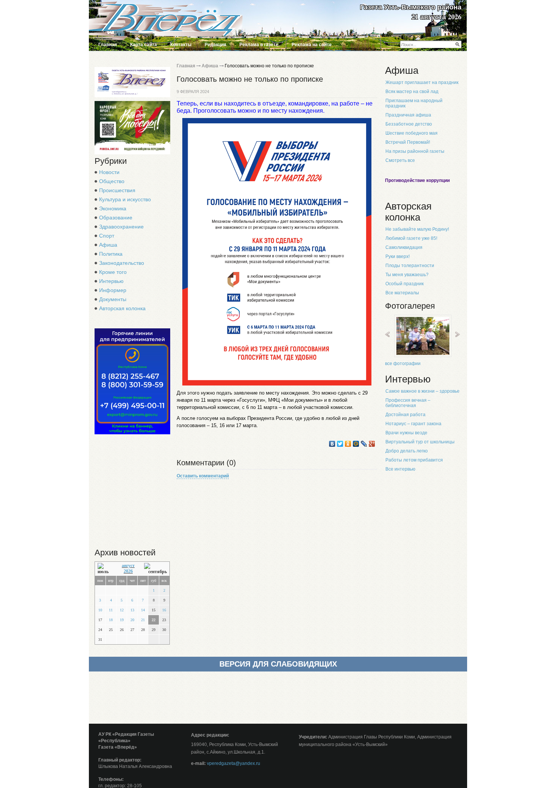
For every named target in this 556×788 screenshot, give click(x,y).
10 (100, 610)
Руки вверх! (397, 256)
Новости (109, 172)
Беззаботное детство (408, 124)
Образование (115, 217)
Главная (107, 44)
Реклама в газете (258, 44)
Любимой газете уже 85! (411, 238)
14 (143, 610)
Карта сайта (143, 44)
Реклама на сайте (312, 44)
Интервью (111, 281)
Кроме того (113, 272)
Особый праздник (404, 283)
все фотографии (403, 363)
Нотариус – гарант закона (413, 423)
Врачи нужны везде (406, 432)
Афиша (108, 245)
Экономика (112, 208)
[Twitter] (340, 444)
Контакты (180, 44)
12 (122, 610)
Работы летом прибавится (414, 460)
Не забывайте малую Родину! (417, 229)
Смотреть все (400, 160)
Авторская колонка (122, 308)
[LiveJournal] (364, 444)
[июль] (105, 569)
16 (164, 610)
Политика (111, 254)
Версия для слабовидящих (278, 664)
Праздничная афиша (408, 115)
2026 (128, 571)
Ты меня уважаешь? (407, 274)
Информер (112, 290)
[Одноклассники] (348, 444)
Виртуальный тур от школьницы (420, 442)
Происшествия (117, 190)
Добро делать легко (406, 451)
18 (111, 620)
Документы (112, 299)
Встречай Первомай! (407, 142)
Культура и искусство (125, 199)
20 (132, 620)
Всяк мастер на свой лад (411, 91)
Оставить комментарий (203, 476)
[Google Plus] (372, 444)
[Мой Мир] (356, 444)
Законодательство (121, 263)
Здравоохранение (121, 227)
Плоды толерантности (409, 265)
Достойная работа (405, 414)
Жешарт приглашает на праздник (421, 82)
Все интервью (400, 469)
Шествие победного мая (411, 133)
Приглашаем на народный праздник (414, 103)
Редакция (215, 44)
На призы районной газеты (414, 151)
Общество (111, 181)
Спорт (106, 236)
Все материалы (402, 292)
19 (122, 620)
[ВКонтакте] (332, 444)
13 (132, 610)
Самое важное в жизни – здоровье (422, 391)
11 (111, 610)
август (128, 565)
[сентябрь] (155, 569)
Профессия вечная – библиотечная (407, 403)
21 (143, 620)
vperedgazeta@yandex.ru (233, 763)
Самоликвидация (403, 247)
